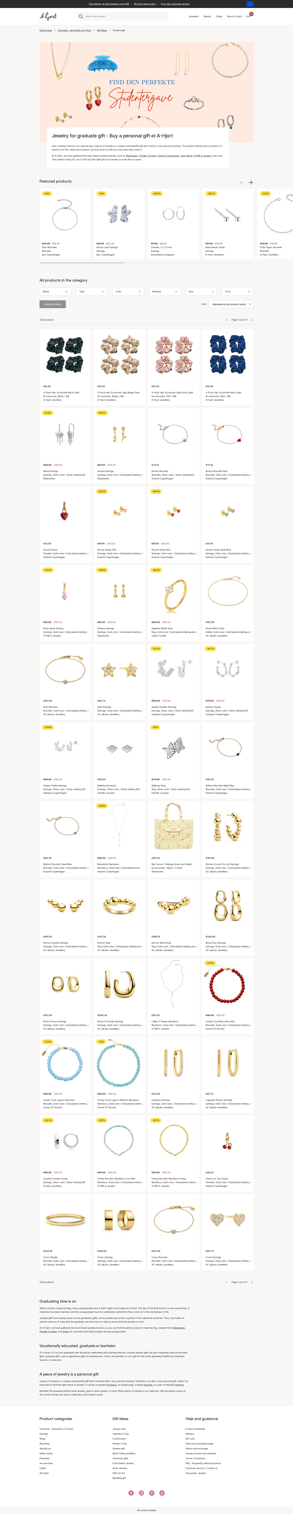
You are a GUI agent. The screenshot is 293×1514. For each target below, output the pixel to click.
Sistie (66, 1331)
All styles (44, 1473)
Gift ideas (102, 30)
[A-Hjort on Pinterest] (151, 1493)
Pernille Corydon (147, 155)
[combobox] (126, 16)
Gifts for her (118, 1473)
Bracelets (45, 1443)
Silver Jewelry (119, 1468)
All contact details (146, 1510)
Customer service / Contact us (201, 1468)
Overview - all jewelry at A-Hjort (56, 1428)
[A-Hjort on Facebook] (131, 1493)
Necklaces (45, 1448)
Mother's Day (119, 1443)
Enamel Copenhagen (168, 155)
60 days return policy (145, 3)
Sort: (203, 304)
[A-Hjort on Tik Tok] (162, 1493)
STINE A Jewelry (202, 155)
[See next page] (252, 319)
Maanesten (132, 155)
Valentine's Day (120, 1433)
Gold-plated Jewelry (123, 1463)
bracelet (148, 1384)
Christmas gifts (120, 1458)
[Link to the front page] (48, 16)
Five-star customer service (175, 3)
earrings (179, 1384)
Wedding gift (119, 1478)
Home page (46, 30)
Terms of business (195, 1458)
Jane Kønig (186, 155)
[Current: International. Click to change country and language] (250, 4)
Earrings (44, 1433)
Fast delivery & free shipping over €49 (109, 3)
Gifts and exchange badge (199, 1443)
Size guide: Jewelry (195, 1473)
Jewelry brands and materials (200, 1453)
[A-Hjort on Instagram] (141, 1493)
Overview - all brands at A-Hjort (74, 30)
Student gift (118, 1448)
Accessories (46, 1463)
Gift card (190, 1438)
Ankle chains (46, 1453)
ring (131, 1384)
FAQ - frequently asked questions (203, 1463)
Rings (42, 1438)
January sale (119, 1428)
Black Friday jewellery (124, 1453)
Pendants (45, 1458)
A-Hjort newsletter (195, 1428)
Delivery (189, 1433)
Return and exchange (196, 1448)
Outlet (43, 1468)
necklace (112, 1384)
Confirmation (119, 1438)
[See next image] (250, 182)
